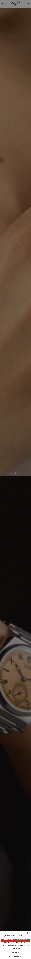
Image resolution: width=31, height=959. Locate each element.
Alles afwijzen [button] (15, 952)
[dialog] (15, 945)
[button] (15, 956)
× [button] (29, 933)
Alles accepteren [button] (15, 948)
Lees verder (26, 945)
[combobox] (27, 933)
